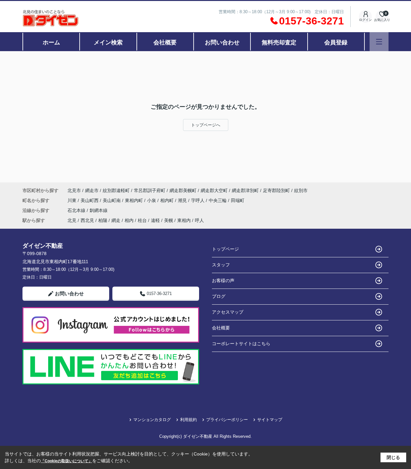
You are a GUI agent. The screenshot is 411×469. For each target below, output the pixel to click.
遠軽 (155, 220)
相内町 (167, 200)
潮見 (183, 200)
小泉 (152, 200)
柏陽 (102, 220)
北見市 (74, 190)
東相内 (184, 220)
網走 (115, 220)
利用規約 (188, 419)
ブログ (218, 296)
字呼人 (198, 200)
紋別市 (301, 190)
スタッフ (221, 264)
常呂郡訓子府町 (149, 190)
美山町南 (112, 200)
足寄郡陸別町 (276, 190)
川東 (72, 200)
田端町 (237, 200)
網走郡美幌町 (183, 190)
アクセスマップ (227, 312)
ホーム (51, 42)
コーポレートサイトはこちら (241, 343)
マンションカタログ (152, 419)
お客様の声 (223, 280)
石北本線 (77, 210)
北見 (71, 220)
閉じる (393, 457)
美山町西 (90, 200)
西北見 (87, 220)
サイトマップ (269, 419)
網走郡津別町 (245, 190)
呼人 (199, 220)
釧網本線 (99, 210)
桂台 (142, 220)
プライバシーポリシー (227, 419)
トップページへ (205, 125)
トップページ (225, 249)
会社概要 (165, 42)
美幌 (168, 220)
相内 (129, 220)
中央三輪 (218, 200)
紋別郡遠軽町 (116, 190)
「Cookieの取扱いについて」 (66, 461)
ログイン (365, 20)
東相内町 (134, 200)
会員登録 (335, 42)
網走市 (92, 190)
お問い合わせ (222, 42)
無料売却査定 (279, 42)
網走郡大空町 (214, 190)
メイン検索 (108, 42)
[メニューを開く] (379, 41)
